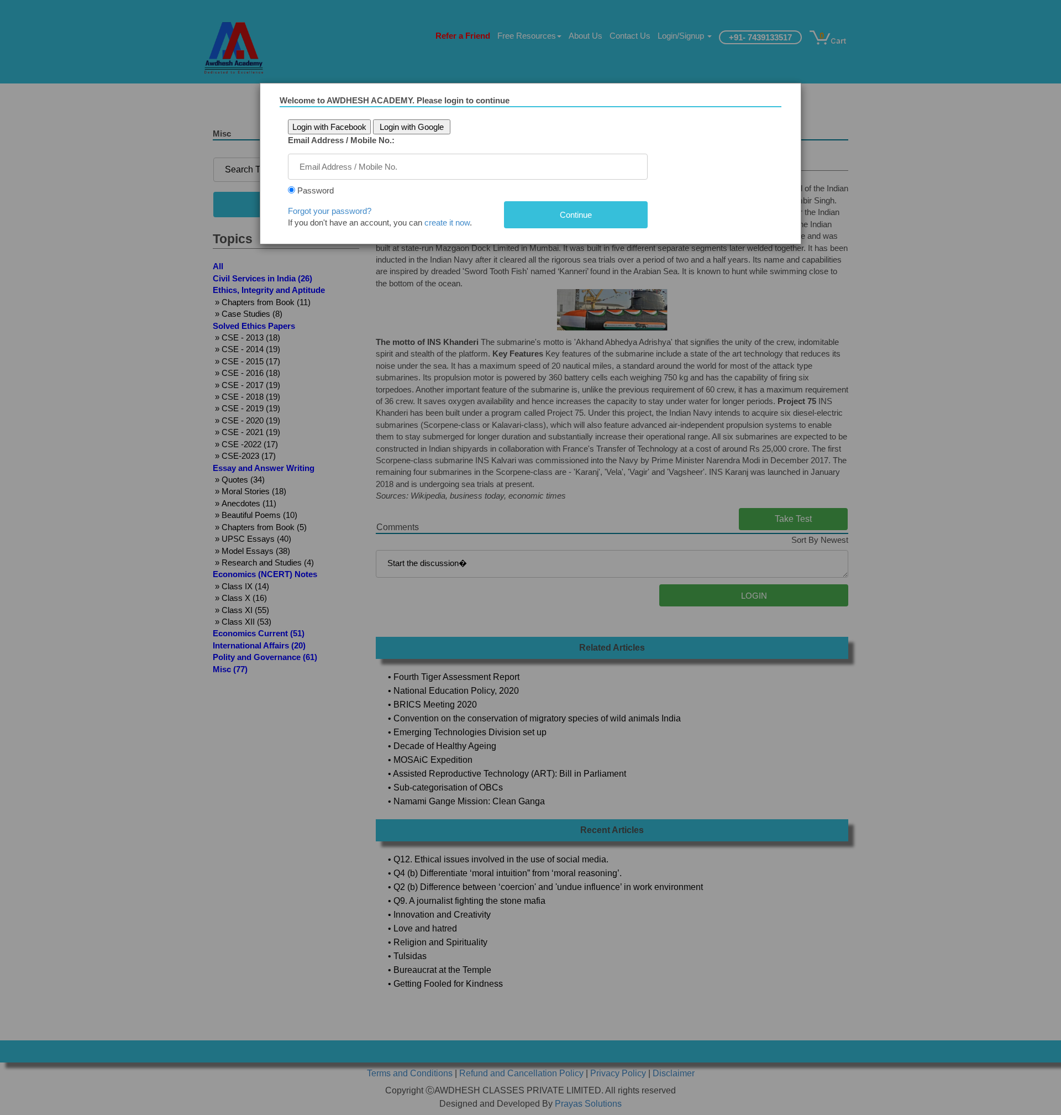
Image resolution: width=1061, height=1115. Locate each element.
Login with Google (411, 127)
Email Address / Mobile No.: (341, 140)
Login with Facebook (329, 127)
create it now (447, 222)
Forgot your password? (329, 211)
